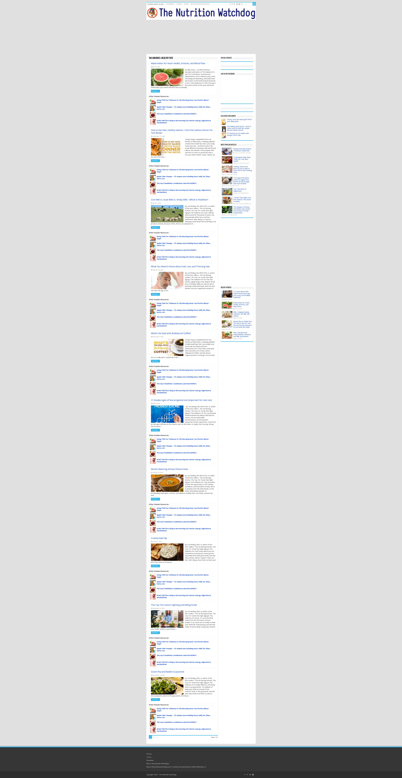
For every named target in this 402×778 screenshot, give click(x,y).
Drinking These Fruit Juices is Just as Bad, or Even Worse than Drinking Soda (242, 169)
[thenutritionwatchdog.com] (201, 13)
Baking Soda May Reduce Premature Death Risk (242, 150)
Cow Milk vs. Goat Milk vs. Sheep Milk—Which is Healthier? (179, 199)
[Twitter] (234, 4)
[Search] (254, 4)
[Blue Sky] (239, 4)
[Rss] (230, 4)
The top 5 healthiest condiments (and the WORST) (176, 114)
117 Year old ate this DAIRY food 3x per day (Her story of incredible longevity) (241, 294)
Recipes (186, 4)
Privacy (149, 754)
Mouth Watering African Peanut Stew (169, 469)
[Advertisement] (201, 37)
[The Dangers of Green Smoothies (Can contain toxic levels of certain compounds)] (227, 209)
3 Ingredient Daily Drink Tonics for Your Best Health (241, 159)
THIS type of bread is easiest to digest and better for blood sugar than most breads (241, 180)
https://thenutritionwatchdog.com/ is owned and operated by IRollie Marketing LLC (176, 767)
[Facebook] (232, 4)
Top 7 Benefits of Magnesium (239, 190)
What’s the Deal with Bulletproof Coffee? (171, 333)
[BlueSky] (250, 774)
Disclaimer (150, 760)
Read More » (155, 91)
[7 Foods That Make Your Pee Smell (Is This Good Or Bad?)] (227, 200)
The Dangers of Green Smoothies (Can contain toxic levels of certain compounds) (241, 210)
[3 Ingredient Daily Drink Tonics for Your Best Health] (227, 159)
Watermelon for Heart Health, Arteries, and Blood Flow (178, 63)
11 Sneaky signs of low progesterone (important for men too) (181, 400)
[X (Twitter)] (247, 774)
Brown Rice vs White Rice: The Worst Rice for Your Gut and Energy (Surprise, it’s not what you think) (242, 324)
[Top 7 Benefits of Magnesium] (227, 191)
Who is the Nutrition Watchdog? (200, 4)
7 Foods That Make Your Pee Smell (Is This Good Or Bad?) (242, 199)
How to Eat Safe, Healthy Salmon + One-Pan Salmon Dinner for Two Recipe (182, 131)
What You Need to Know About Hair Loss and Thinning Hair (180, 266)
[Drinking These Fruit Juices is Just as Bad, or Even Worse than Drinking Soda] (227, 169)
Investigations (170, 4)
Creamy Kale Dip (159, 538)
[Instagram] (241, 4)
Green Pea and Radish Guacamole (167, 671)
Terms (148, 757)
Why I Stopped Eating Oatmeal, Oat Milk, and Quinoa (241, 314)
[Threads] (237, 4)
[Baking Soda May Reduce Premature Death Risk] (227, 151)
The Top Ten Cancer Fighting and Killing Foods (174, 604)
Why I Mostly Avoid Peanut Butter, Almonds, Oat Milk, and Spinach (242, 334)
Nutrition (179, 4)
